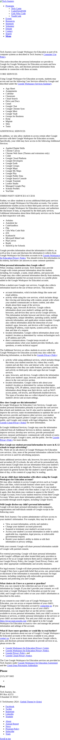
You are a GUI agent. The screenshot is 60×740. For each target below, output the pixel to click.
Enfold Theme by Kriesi (31, 702)
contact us (4, 638)
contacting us (46, 606)
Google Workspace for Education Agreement (38, 663)
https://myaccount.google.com (13, 621)
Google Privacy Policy (47, 355)
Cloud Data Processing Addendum (22, 665)
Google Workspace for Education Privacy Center (27, 648)
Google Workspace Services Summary (34, 84)
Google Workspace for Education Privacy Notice (27, 650)
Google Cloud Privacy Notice (13, 422)
